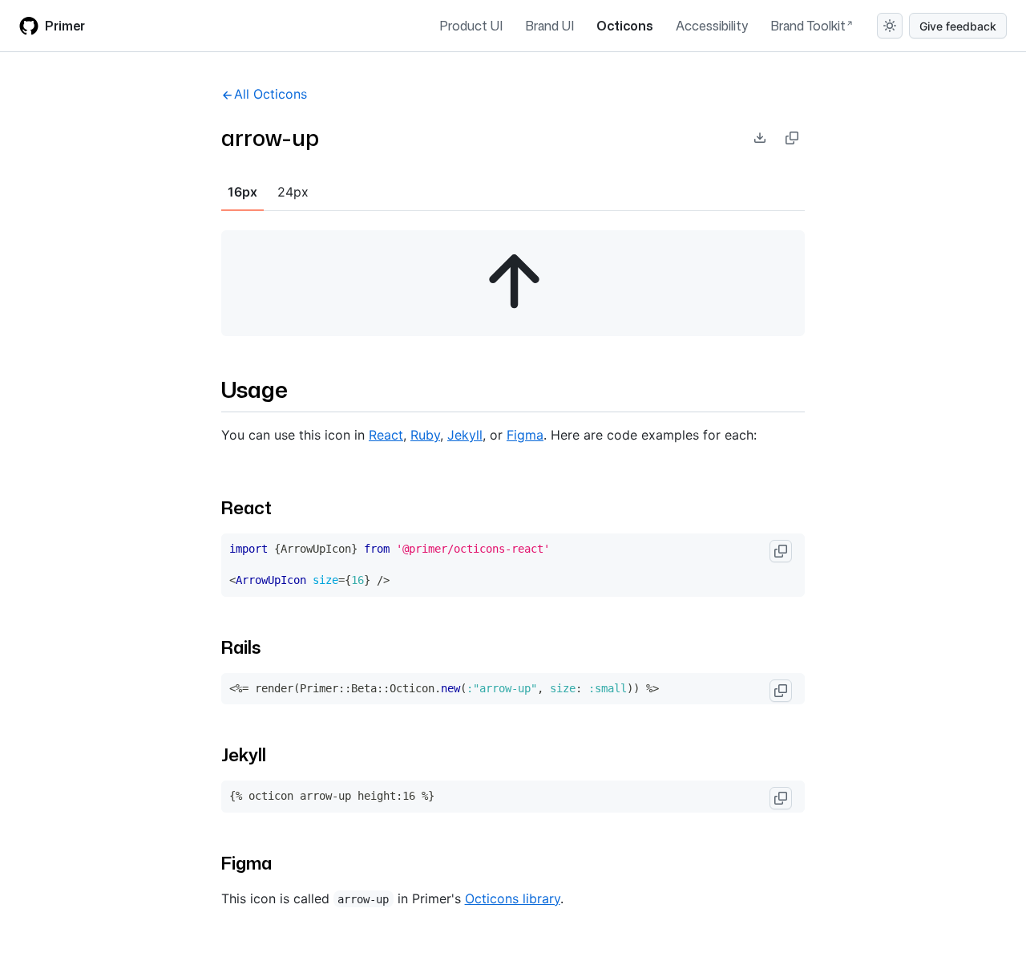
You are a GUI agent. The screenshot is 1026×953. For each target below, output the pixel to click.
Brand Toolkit (808, 25)
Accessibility (712, 25)
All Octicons (270, 94)
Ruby (425, 435)
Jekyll (465, 435)
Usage (254, 389)
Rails (241, 647)
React (386, 435)
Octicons (624, 25)
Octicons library (512, 898)
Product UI (471, 25)
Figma (525, 435)
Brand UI (549, 25)
